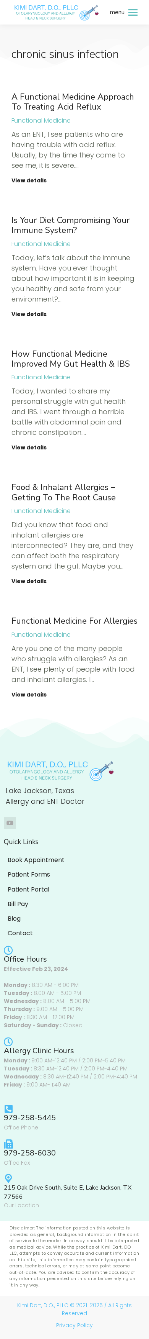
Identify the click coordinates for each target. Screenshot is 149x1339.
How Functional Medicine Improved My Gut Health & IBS (70, 359)
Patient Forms (29, 874)
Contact (20, 933)
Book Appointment (36, 860)
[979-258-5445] (8, 1108)
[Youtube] (10, 823)
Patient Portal (28, 889)
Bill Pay (18, 904)
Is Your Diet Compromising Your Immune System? (70, 225)
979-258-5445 (30, 1118)
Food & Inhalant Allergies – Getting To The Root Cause (63, 492)
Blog (14, 918)
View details (29, 180)
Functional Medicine (41, 120)
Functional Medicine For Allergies (74, 621)
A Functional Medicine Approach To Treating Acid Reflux (72, 102)
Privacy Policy (74, 1325)
